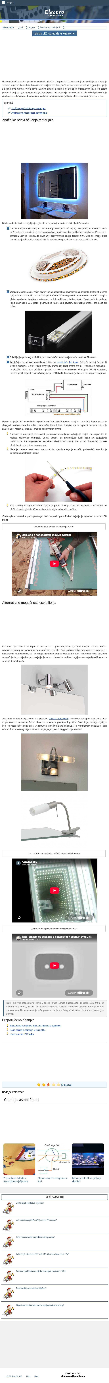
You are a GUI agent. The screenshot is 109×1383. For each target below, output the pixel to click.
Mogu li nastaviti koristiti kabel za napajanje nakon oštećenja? (40, 1305)
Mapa (28, 1376)
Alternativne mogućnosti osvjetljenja (29, 113)
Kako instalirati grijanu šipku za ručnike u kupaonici (35, 1025)
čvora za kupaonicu (58, 718)
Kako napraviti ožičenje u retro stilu (27, 1030)
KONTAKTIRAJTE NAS (14, 1376)
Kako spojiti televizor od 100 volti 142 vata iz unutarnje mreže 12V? (42, 1254)
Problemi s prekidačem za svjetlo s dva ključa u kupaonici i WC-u (41, 1271)
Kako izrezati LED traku (22, 1034)
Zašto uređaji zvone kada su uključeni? (31, 1288)
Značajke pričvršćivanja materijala (28, 108)
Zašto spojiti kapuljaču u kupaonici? (30, 1203)
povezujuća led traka (67, 362)
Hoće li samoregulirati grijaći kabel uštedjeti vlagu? (35, 1237)
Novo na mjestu (55, 1197)
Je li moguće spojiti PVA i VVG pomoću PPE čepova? (36, 1220)
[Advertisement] (54, 54)
